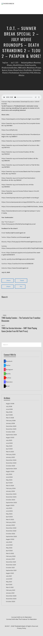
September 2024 (11, 468)
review (11, 70)
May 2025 (9, 446)
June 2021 (9, 579)
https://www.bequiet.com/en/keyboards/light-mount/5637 (21, 119)
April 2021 (9, 584)
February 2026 (11, 420)
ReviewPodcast (18, 70)
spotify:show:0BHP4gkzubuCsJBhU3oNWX (20, 259)
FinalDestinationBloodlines (10, 67)
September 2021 (11, 570)
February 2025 (11, 454)
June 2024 (9, 477)
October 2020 (10, 601)
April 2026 (9, 415)
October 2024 (10, 466)
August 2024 (10, 471)
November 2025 (11, 429)
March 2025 (10, 452)
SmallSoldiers (28, 70)
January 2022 (10, 559)
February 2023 (11, 522)
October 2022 (10, 534)
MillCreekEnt (22, 67)
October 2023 (10, 500)
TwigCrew (5, 62)
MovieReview (31, 67)
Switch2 (5, 72)
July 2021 (9, 576)
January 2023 (10, 525)
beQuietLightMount (27, 62)
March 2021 (10, 587)
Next (3, 325)
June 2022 (9, 545)
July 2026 (9, 406)
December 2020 (11, 596)
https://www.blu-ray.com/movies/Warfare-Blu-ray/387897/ (21, 141)
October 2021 (10, 567)
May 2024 (9, 480)
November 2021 (11, 565)
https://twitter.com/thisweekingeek (18, 237)
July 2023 (9, 508)
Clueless (10, 65)
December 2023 (11, 494)
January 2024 (10, 491)
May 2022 (9, 548)
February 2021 (10, 590)
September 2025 (11, 435)
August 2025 (10, 437)
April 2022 (9, 550)
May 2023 (9, 514)
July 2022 (9, 542)
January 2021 (10, 593)
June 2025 (9, 443)
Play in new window (14, 101)
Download (24, 101)
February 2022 (11, 556)
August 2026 (10, 403)
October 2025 (10, 432)
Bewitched (37, 62)
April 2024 (9, 483)
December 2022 (11, 528)
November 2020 (11, 599)
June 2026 (9, 409)
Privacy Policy (21, 628)
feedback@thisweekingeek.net (15, 233)
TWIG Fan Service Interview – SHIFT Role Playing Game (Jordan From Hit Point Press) (19, 330)
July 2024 (9, 474)
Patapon (38, 67)
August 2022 (10, 539)
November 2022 (11, 531)
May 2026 (9, 412)
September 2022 (11, 536)
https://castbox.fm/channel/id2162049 (20, 263)
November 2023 (11, 497)
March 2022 (10, 553)
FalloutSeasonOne (31, 65)
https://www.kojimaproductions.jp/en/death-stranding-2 (20, 198)
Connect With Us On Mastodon (21, 617)
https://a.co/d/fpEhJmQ (9, 130)
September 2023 (11, 502)
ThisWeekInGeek (14, 72)
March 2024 (10, 485)
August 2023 (10, 505)
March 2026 (10, 418)
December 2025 (11, 426)
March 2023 (10, 519)
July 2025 (9, 440)
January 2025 (10, 457)
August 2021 (10, 573)
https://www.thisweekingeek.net (17, 268)
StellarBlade (37, 70)
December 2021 (11, 562)
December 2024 (11, 460)
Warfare (22, 75)
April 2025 (9, 449)
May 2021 (9, 582)
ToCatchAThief (24, 72)
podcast (5, 70)
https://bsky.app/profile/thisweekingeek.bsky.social (24, 242)
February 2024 (11, 488)
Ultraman (37, 72)
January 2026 (10, 423)
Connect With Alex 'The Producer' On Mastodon (21, 619)
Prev (4, 315)
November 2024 (11, 463)
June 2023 (9, 511)
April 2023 (9, 517)
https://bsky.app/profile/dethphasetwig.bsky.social (19, 224)
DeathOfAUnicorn (19, 65)
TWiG (32, 72)
